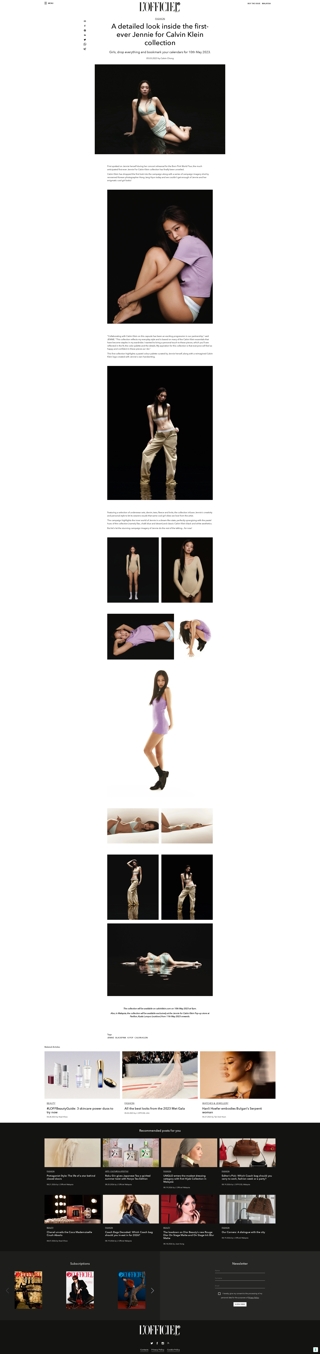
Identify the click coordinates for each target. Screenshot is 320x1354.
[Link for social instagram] (163, 1344)
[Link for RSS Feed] (168, 1343)
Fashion (160, 18)
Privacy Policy (253, 1298)
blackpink (120, 1038)
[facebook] (85, 26)
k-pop (130, 1038)
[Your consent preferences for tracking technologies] (315, 1349)
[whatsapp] (85, 44)
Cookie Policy (173, 1350)
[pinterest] (85, 30)
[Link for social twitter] (151, 1344)
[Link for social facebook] (157, 1344)
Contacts (144, 1350)
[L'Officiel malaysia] (160, 7)
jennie (110, 1038)
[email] (85, 21)
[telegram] (85, 49)
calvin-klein (141, 1038)
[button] (152, 1290)
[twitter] (85, 40)
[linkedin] (85, 35)
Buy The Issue (254, 3)
